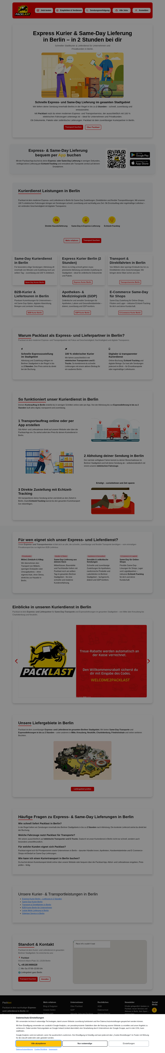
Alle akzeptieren (38, 1043)
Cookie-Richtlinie (40, 1049)
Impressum (53, 1049)
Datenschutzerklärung (24, 1049)
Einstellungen (129, 1043)
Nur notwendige (85, 1043)
